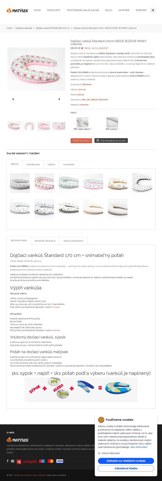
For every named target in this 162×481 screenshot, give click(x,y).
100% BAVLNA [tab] (33, 164)
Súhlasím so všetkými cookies (126, 461)
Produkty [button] (53, 10)
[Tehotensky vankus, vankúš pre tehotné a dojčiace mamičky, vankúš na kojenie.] (18, 12)
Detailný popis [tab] (19, 240)
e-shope (56, 307)
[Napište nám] (12, 461)
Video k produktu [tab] (73, 241)
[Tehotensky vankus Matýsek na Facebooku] (8, 461)
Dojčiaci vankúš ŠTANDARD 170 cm (53, 28)
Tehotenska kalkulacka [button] (83, 10)
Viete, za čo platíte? (95, 48)
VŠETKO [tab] (15, 164)
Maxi (132, 60)
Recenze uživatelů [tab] (45, 241)
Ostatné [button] (123, 10)
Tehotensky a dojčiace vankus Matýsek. (30, 475)
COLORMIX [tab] (68, 164)
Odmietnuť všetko (126, 468)
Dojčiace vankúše (24, 28)
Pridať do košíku (81, 141)
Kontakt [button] (141, 10)
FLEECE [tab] (51, 164)
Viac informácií (138, 447)
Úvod (37, 10)
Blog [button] (108, 10)
